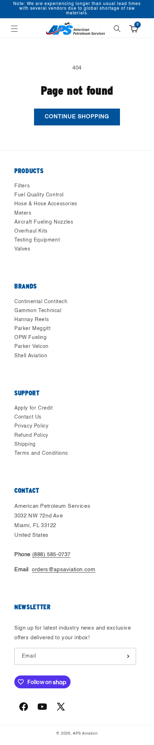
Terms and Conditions (41, 453)
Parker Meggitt (32, 328)
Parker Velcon (31, 346)
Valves (22, 249)
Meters (23, 213)
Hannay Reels (31, 319)
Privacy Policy (31, 426)
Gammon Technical (38, 310)
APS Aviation (85, 734)
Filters (22, 185)
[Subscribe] (128, 656)
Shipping (25, 444)
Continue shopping (77, 116)
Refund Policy (31, 435)
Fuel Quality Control (39, 194)
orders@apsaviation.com (63, 569)
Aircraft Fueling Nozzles (43, 222)
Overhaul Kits (31, 231)
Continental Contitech (41, 301)
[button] (14, 29)
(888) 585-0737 (51, 554)
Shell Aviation (30, 355)
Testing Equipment (37, 240)
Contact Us (28, 417)
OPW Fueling (30, 337)
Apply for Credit (33, 408)
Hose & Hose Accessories (45, 203)
